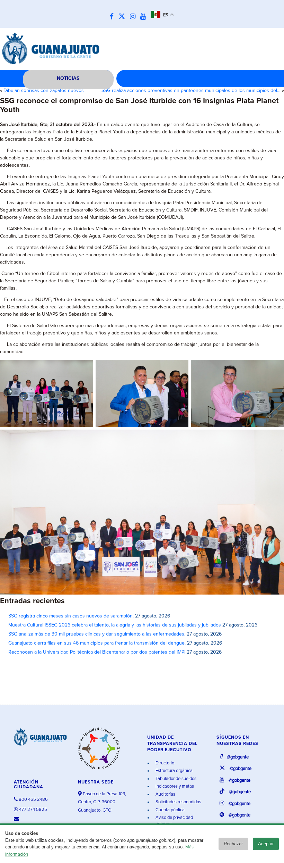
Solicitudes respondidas (177, 802)
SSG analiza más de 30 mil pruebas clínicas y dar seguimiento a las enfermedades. (96, 634)
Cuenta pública (169, 810)
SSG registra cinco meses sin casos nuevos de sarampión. (71, 616)
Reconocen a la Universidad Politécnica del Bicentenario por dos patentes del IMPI (96, 652)
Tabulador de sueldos (175, 779)
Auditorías (164, 794)
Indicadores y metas (174, 786)
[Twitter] (123, 17)
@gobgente (237, 757)
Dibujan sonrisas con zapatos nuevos (43, 90)
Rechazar (233, 843)
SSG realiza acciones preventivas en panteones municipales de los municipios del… (191, 90)
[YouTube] (144, 17)
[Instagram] (134, 17)
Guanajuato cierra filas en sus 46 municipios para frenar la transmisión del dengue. (97, 643)
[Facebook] (113, 17)
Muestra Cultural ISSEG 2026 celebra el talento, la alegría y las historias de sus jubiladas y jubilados (114, 625)
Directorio (164, 763)
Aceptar (266, 843)
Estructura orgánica (173, 771)
